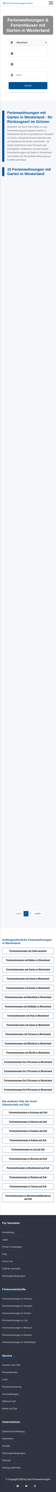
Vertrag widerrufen (11, 1467)
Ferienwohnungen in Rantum (17, 1335)
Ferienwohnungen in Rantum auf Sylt (28, 1177)
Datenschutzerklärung (13, 1431)
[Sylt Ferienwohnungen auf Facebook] (19, 1486)
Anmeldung (8, 1232)
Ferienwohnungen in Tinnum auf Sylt (28, 1186)
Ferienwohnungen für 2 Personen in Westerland (28, 1062)
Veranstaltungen (10, 1394)
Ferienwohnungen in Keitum (16, 1313)
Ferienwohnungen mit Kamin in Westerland (28, 988)
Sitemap (6, 1460)
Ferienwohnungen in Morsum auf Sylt (28, 1158)
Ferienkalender (10, 1372)
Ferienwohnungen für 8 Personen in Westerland (28, 1089)
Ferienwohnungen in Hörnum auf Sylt (28, 1121)
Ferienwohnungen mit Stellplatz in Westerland (28, 1006)
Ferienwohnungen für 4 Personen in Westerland (28, 1071)
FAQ (4, 1254)
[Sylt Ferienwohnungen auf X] (28, 1486)
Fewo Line (7, 1261)
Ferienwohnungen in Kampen (17, 1306)
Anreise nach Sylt (11, 1365)
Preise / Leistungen (12, 1247)
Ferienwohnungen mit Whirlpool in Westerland (28, 1043)
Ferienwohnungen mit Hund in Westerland (28, 978)
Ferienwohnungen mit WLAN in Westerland (28, 1052)
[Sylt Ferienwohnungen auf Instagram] (36, 1486)
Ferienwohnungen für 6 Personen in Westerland (28, 1080)
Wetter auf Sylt (9, 1408)
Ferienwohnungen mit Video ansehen (28, 951)
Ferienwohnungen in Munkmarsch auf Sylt (28, 1168)
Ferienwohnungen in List (14, 1320)
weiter (38, 913)
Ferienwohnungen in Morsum (17, 1328)
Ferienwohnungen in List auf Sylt (28, 1149)
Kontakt (6, 1446)
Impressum (7, 1438)
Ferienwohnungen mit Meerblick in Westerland (28, 997)
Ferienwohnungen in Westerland (18, 1342)
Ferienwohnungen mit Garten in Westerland (28, 969)
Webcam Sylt (9, 1401)
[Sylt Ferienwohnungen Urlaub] (18, 3)
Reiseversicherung (11, 1387)
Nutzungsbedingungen (13, 1276)
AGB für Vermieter (11, 1268)
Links (5, 1379)
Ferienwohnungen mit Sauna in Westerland (28, 1025)
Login (5, 1239)
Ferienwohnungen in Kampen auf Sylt (28, 1131)
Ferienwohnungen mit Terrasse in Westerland (28, 1034)
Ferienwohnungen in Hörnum (17, 1299)
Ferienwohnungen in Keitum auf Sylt (28, 1140)
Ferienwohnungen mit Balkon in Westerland (28, 960)
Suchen (28, 85)
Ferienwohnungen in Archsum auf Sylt (28, 1112)
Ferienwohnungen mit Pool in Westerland (28, 1015)
